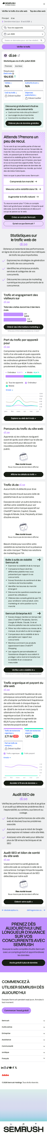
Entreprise (6, 1033)
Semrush (5, 1021)
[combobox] (21, 40)
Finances (8, 66)
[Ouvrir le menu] (44, 4)
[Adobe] (5, 1075)
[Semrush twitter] (15, 1067)
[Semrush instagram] (5, 1067)
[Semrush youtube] (10, 1067)
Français (5, 1058)
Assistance (6, 1040)
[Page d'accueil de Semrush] (9, 4)
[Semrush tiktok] (7, 1067)
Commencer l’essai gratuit (16, 1010)
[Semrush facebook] (13, 1067)
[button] (31, 21)
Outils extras (7, 1027)
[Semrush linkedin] (2, 1067)
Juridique (5, 1052)
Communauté (7, 1046)
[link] (14, 11)
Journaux (18, 66)
